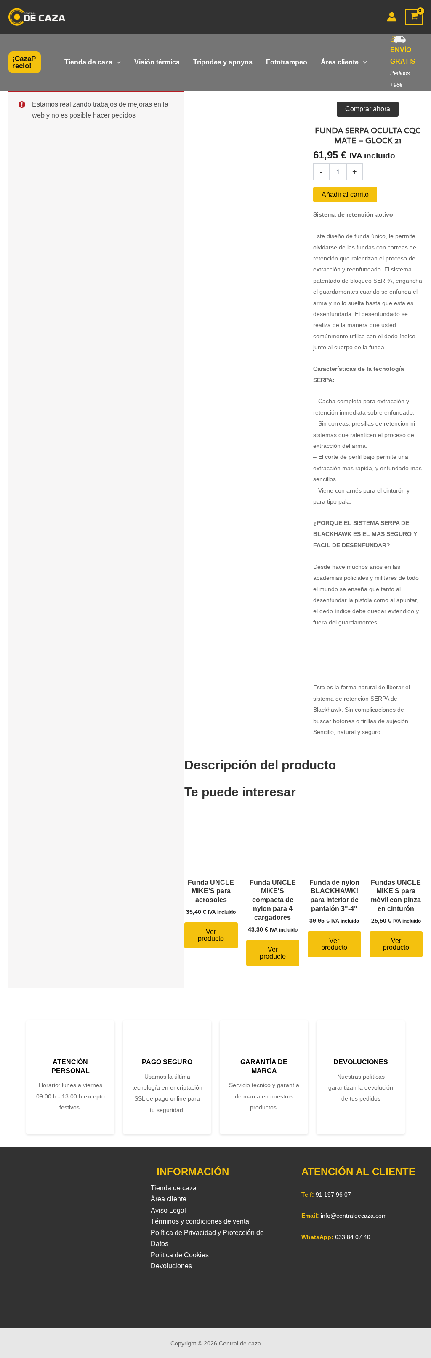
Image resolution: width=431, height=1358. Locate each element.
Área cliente (168, 1199)
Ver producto (211, 935)
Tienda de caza (174, 1188)
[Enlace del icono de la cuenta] (392, 17)
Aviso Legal (168, 1210)
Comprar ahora (367, 108)
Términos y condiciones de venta (200, 1221)
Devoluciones (171, 1266)
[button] (24, 62)
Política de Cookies (180, 1255)
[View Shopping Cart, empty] (414, 17)
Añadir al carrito (345, 194)
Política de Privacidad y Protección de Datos (207, 1238)
